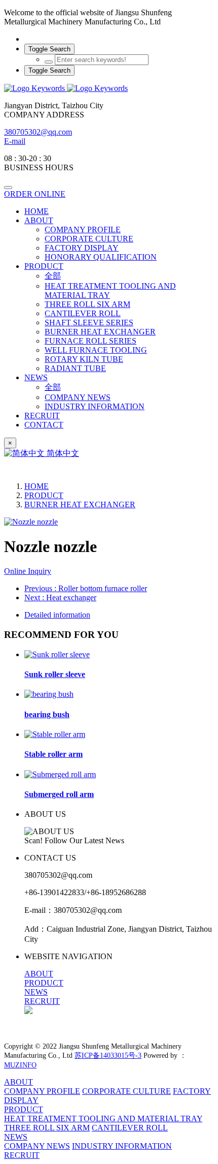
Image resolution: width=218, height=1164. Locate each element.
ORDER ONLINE (34, 194)
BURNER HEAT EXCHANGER (79, 504)
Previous (85, 588)
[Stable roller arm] (54, 734)
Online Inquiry (27, 571)
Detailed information (57, 614)
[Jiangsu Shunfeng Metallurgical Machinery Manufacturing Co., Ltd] (109, 88)
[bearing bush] (49, 694)
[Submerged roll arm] (60, 774)
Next (60, 597)
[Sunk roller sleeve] (57, 654)
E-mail (14, 141)
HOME (36, 211)
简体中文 (62, 453)
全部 (53, 275)
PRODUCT (43, 495)
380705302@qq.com (38, 132)
